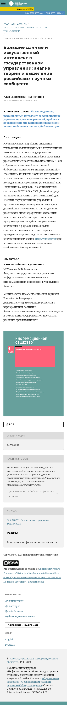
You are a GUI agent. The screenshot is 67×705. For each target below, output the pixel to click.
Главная (9, 24)
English (9, 639)
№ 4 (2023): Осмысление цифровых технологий (26, 29)
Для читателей (14, 600)
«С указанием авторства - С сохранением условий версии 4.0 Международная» (33, 682)
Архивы (22, 24)
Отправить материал (23, 625)
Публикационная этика (20, 616)
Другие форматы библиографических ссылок (31, 494)
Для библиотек (14, 611)
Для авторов (12, 606)
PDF (11, 424)
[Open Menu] (3, 3)
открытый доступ (46, 238)
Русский (10, 644)
